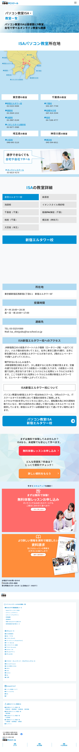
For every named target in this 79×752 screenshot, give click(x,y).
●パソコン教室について (11, 689)
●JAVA (7, 670)
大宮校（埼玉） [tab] (12, 227)
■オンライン (8, 724)
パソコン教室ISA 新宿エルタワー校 (39, 421)
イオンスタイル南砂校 (16, 124)
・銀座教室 (14, 709)
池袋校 (10, 117)
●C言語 (7, 677)
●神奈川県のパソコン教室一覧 (13, 711)
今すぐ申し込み (38, 509)
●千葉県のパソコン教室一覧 (12, 719)
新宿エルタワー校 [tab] (13, 197)
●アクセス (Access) (10, 647)
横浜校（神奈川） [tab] (51, 220)
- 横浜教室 (7, 713)
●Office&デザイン (10, 651)
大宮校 (10, 139)
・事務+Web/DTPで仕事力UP (13, 621)
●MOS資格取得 (9, 634)
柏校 (48, 117)
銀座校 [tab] (45, 197)
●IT (6, 696)
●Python (7, 673)
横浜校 (49, 139)
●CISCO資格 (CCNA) (10, 666)
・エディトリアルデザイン (12, 615)
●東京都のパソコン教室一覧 (12, 707)
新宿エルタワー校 (14, 103)
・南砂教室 (26, 709)
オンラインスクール (15, 170)
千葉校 (49, 103)
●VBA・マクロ (9, 636)
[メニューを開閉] (75, 3)
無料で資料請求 (38, 555)
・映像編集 (8, 617)
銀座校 (10, 110)
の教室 (20, 97)
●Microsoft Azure (10, 664)
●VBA (6, 694)
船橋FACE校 (51, 110)
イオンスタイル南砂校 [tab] (53, 204)
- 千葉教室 (7, 721)
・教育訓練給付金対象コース (12, 624)
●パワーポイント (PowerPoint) (14, 640)
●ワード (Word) (9, 643)
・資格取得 (8, 619)
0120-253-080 (10, 583)
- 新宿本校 (7, 709)
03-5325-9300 (16, 328)
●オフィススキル (9, 691)
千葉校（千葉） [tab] (12, 212)
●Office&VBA (9, 654)
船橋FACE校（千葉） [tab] (52, 212)
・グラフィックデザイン (11, 612)
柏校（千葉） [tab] (11, 220)
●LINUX (7, 668)
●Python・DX (9, 649)
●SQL (6, 675)
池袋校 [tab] (8, 204)
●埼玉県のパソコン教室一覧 (12, 715)
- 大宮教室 (7, 717)
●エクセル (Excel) (10, 638)
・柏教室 (19, 721)
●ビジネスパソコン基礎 (11, 645)
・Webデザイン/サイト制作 (12, 610)
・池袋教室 (20, 709)
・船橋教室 (14, 721)
